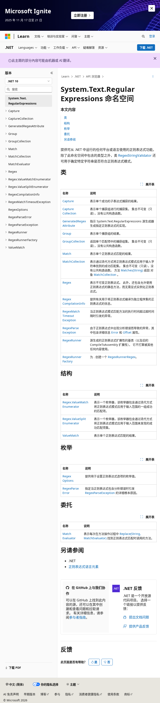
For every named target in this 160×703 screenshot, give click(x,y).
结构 (67, 123)
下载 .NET (146, 47)
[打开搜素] (143, 36)
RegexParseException (100, 493)
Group (66, 233)
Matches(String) (132, 270)
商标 (127, 694)
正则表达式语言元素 (84, 566)
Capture (68, 201)
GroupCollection (73, 241)
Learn (65, 76)
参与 (57, 694)
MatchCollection (73, 261)
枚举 (67, 129)
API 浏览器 (93, 76)
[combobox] (28, 81)
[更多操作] (153, 76)
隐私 (68, 694)
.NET (77, 76)
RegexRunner (71, 340)
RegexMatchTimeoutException (71, 315)
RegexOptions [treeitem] (18, 210)
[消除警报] (151, 8)
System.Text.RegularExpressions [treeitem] (22, 100)
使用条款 (113, 694)
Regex (66, 282)
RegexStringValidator (135, 155)
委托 (67, 134)
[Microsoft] (7, 36)
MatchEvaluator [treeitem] (19, 164)
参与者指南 (77, 617)
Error (114, 332)
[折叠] (51, 73)
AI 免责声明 (11, 694)
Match (66, 254)
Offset (127, 332)
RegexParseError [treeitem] (20, 217)
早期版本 (29, 694)
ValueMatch (70, 435)
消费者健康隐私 (89, 694)
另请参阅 (70, 139)
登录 (152, 36)
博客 (43, 694)
